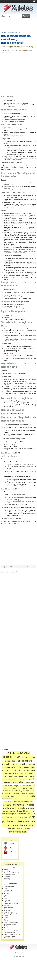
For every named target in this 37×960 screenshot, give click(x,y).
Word (12, 844)
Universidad (7, 876)
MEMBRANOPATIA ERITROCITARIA (16, 755)
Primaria (6, 869)
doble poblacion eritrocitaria (18, 819)
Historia (6, 888)
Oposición (7, 878)
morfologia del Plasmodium (21, 826)
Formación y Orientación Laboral (13, 914)
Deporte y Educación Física (11, 931)
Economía (7, 905)
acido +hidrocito (20, 764)
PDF (11, 852)
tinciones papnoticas (26, 786)
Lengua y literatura (9, 887)
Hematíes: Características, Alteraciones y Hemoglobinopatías (16, 39)
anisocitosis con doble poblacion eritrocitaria (18, 806)
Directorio (9, 33)
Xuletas (12, 953)
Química (6, 897)
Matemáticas (7, 892)
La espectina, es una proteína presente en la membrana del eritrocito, (19, 788)
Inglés (5, 898)
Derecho (6, 909)
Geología (6, 926)
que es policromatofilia (25, 796)
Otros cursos (7, 880)
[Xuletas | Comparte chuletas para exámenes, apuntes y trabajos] (18, 13)
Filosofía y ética (8, 890)
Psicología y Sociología (10, 936)
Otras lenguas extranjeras (11, 922)
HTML (12, 848)
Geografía (7, 900)
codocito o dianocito (9, 799)
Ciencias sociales (9, 907)
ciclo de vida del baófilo (25, 811)
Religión (6, 929)
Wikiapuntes (17, 956)
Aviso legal (24, 953)
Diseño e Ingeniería (9, 933)
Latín (5, 919)
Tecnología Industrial (10, 924)
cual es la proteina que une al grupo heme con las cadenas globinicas (18, 777)
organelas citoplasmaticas (16, 817)
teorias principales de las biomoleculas (16, 814)
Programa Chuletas (14, 47)
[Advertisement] (18, 25)
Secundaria (7, 871)
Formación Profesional (10, 874)
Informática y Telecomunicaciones (13, 902)
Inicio (3, 33)
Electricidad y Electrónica (11, 904)
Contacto (17, 953)
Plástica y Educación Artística (12, 934)
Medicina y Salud (8, 912)
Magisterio (7, 910)
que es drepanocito (29, 779)
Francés (6, 915)
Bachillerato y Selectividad (11, 873)
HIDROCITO (29, 770)
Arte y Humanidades (9, 938)
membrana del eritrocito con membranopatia (18, 792)
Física (5, 895)
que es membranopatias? (19, 830)
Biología (17, 33)
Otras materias (8, 885)
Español (6, 917)
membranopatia (13, 782)
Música (6, 927)
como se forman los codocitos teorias (18, 773)
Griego (6, 921)
